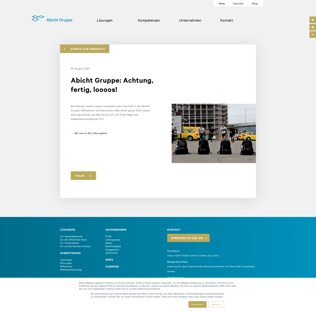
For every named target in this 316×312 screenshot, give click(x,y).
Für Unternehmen (69, 242)
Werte (108, 242)
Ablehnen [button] (216, 304)
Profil (108, 236)
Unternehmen (190, 20)
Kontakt (226, 20)
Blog (255, 3)
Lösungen (105, 20)
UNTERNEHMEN (115, 229)
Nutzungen (66, 263)
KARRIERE (112, 266)
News (222, 3)
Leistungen (66, 259)
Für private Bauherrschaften (75, 246)
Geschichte (111, 252)
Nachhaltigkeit (113, 246)
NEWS (109, 259)
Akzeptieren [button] (197, 304)
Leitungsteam (112, 239)
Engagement (112, 249)
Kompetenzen (149, 20)
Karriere (238, 3)
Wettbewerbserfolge (71, 269)
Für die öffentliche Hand (73, 239)
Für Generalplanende (71, 236)
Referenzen (66, 266)
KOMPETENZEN (70, 253)
